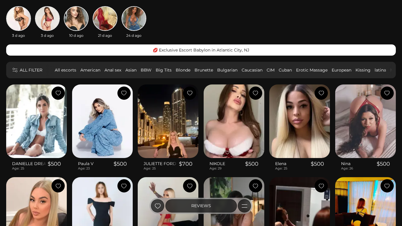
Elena (280, 163)
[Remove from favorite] (58, 93)
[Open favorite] (157, 205)
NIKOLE (217, 163)
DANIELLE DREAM (29, 163)
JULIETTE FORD (160, 163)
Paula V (86, 163)
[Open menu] (244, 205)
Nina (345, 163)
